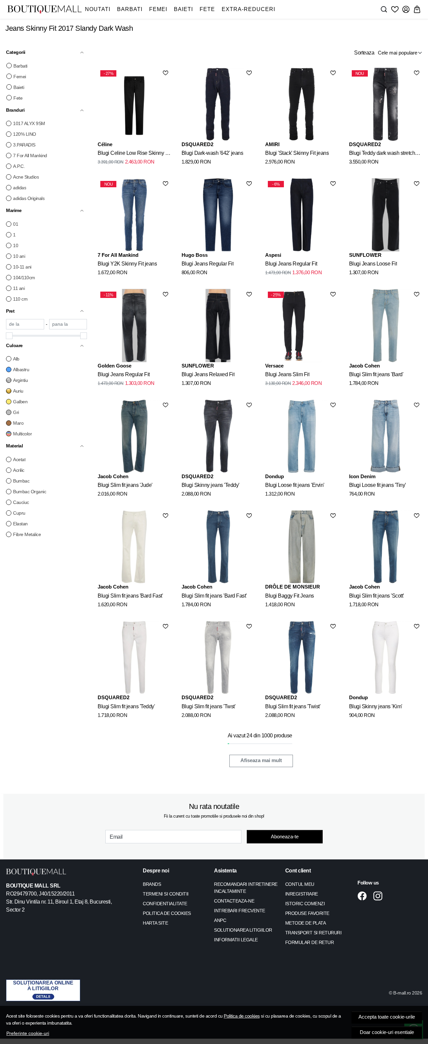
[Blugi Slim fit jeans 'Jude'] (134, 436)
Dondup (274, 476)
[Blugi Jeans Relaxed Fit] (218, 325)
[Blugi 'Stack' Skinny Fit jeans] (301, 104)
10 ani (19, 256)
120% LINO (24, 134)
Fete (207, 9)
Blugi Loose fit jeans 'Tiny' (377, 485)
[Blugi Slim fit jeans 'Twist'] (301, 657)
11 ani (19, 288)
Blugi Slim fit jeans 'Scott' (376, 596)
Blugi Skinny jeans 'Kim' (375, 706)
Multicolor (22, 433)
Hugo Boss (195, 255)
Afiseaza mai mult (261, 760)
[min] (25, 324)
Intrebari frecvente (239, 910)
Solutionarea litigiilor (243, 930)
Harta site (155, 923)
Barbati (129, 9)
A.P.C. (19, 166)
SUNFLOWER (365, 255)
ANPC (220, 920)
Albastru (21, 369)
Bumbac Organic (29, 491)
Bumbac (21, 481)
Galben (20, 401)
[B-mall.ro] (44, 9)
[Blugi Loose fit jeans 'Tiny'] (385, 436)
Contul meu (299, 884)
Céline (105, 144)
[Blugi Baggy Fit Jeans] (301, 546)
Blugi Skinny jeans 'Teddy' (210, 485)
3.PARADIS (24, 144)
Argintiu (20, 380)
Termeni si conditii (166, 894)
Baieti (183, 9)
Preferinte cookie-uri (27, 1033)
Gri (16, 412)
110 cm (20, 299)
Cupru (19, 513)
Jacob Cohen (364, 366)
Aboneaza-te (285, 836)
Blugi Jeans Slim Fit (287, 374)
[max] (68, 324)
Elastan (20, 523)
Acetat (19, 459)
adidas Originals (28, 198)
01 (15, 224)
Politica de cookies (242, 1016)
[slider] (9, 335)
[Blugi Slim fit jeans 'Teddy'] (134, 657)
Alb (16, 358)
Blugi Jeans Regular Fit (208, 264)
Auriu (18, 391)
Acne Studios (26, 177)
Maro (18, 423)
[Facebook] (363, 896)
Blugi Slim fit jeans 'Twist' (292, 706)
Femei (158, 9)
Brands (152, 884)
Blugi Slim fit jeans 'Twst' (209, 706)
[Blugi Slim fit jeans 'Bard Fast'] (134, 546)
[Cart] (417, 9)
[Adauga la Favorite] (165, 73)
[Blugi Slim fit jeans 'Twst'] (218, 657)
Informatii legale (236, 939)
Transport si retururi (313, 932)
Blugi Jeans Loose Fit (373, 264)
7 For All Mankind (30, 155)
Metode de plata (305, 923)
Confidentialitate (165, 903)
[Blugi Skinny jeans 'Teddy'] (218, 436)
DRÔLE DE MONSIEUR (292, 587)
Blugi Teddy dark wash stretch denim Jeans (382, 154)
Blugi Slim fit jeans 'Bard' (376, 374)
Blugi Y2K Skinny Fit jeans (127, 264)
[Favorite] (395, 9)
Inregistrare (301, 894)
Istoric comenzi (305, 903)
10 (15, 245)
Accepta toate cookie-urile (386, 1017)
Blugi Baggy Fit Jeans (289, 596)
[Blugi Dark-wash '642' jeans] (218, 104)
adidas (19, 187)
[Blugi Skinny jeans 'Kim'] (385, 657)
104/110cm (24, 277)
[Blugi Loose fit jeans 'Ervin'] (301, 436)
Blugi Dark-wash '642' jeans (212, 153)
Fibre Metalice (27, 534)
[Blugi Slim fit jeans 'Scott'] (385, 546)
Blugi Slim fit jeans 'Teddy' (126, 706)
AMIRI (272, 144)
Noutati (97, 9)
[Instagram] (379, 896)
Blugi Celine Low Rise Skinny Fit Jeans (134, 154)
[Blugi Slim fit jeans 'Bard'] (385, 325)
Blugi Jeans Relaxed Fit (208, 374)
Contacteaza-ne (234, 901)
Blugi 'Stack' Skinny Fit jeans (297, 153)
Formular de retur (309, 942)
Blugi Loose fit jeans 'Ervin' (294, 485)
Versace (274, 366)
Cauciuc (21, 502)
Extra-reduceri (248, 9)
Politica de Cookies (167, 913)
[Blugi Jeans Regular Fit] (218, 214)
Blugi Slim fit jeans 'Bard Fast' (130, 596)
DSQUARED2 (197, 144)
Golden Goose (114, 366)
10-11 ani (22, 267)
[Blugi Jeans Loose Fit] (385, 214)
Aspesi (273, 255)
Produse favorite (307, 913)
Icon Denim (362, 476)
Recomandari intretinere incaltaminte (246, 887)
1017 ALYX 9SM (29, 123)
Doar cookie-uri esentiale (387, 1032)
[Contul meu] (406, 9)
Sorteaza (364, 53)
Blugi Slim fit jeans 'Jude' (125, 485)
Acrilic (18, 470)
